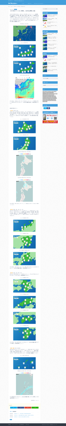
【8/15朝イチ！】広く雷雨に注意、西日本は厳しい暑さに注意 (51, 37)
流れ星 (47, 100)
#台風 (48, 93)
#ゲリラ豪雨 (44, 92)
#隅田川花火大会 (54, 98)
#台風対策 (50, 93)
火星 (50, 100)
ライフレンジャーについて (38, 3)
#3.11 (43, 91)
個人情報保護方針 (21, 424)
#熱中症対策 (44, 98)
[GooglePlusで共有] (27, 407)
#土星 (56, 93)
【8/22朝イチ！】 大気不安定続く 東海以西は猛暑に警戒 (22, 413)
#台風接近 (53, 93)
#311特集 (55, 91)
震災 (46, 101)
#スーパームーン (51, 92)
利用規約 (9, 424)
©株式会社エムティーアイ (53, 424)
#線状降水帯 (48, 98)
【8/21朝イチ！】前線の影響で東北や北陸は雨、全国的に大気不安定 (24, 415)
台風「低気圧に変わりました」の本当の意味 (52, 22)
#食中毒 (46, 99)
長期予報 (55, 100)
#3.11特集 (46, 91)
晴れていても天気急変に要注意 (51, 66)
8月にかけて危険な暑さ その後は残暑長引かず (52, 26)
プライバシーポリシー (15, 424)
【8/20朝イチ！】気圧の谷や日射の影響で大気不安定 (21, 416)
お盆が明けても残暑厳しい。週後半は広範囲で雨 (52, 19)
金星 (52, 100)
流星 (48, 100)
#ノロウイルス (44, 93)
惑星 (43, 100)
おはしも (49, 99)
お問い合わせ (27, 424)
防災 (43, 101)
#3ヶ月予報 (49, 91)
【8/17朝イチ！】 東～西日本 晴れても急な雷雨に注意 (51, 48)
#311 (52, 91)
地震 (55, 99)
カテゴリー (30, 3)
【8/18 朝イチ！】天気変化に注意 (51, 41)
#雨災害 (44, 99)
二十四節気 (52, 99)
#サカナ (48, 92)
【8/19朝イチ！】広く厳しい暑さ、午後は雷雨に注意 (51, 44)
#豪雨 (51, 98)
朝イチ (11, 411)
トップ (23, 3)
